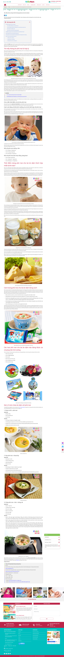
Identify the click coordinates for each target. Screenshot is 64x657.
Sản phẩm (19, 635)
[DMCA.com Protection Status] (21, 643)
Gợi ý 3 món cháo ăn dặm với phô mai (11, 36)
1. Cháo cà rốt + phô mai (10, 37)
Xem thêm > (17, 611)
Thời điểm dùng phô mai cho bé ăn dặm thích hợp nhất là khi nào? (15, 31)
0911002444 (53, 1)
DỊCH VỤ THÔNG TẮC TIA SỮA (20, 606)
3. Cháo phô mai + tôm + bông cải (12, 40)
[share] (4, 15)
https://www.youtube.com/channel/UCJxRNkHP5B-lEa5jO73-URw (19, 581)
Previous (0, 592)
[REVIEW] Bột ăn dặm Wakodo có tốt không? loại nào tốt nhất (16, 96)
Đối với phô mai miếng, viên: (11, 28)
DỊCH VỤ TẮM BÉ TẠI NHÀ (20, 615)
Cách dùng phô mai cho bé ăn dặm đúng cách (12, 33)
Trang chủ (19, 631)
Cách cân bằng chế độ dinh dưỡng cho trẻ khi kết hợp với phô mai (16, 27)
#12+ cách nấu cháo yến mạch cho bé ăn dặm (14, 94)
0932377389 (58, 1)
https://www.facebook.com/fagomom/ (15, 580)
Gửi (46, 618)
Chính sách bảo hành (35, 635)
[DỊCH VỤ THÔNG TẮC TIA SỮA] (9, 609)
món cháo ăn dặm (22, 407)
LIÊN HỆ (43, 4)
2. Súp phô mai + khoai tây (11, 39)
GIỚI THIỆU (19, 4)
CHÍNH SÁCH (38, 4)
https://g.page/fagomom (9, 568)
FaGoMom (17, 560)
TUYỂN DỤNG (48, 4)
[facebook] (5, 1)
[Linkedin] (4, 1)
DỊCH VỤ (24, 4)
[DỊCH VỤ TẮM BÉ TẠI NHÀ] (9, 618)
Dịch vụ (19, 633)
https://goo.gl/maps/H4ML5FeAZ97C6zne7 (12, 571)
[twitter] (8, 1)
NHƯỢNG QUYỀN (33, 4)
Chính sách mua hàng (35, 631)
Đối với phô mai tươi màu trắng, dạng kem (13, 30)
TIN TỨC (28, 4)
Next (63, 592)
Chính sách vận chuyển (36, 633)
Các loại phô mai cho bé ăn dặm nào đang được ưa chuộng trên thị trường (16, 34)
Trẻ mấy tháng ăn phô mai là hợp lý (11, 24)
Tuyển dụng (19, 640)
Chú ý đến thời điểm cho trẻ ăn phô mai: (12, 25)
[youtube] (10, 1)
